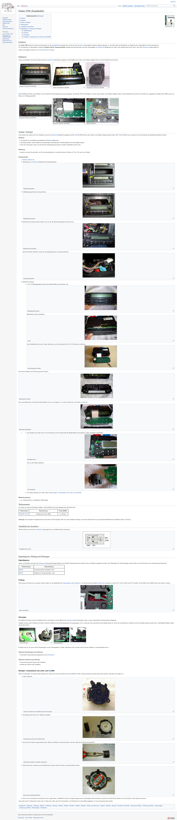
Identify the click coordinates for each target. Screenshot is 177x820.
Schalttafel (55, 45)
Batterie (49, 140)
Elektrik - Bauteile (69, 805)
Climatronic (80, 45)
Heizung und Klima (136, 805)
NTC (118, 583)
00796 (21, 573)
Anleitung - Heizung (51, 805)
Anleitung (29, 805)
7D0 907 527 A (24, 514)
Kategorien (22, 805)
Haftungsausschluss (38, 817)
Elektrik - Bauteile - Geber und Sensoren (87, 805)
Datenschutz (21, 817)
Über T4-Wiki (28, 817)
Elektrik (60, 805)
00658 (21, 570)
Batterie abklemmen (28, 159)
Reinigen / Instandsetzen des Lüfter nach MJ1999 (66, 492)
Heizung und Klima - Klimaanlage (152, 805)
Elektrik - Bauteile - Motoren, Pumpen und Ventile (115, 805)
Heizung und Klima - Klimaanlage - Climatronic (33, 807)
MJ (22, 94)
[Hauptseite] (8, 7)
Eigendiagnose (67, 583)
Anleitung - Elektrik (38, 805)
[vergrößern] (173, 26)
